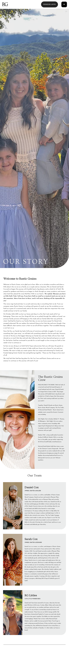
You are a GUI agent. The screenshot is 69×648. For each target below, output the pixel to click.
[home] (5, 4)
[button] (49, 4)
